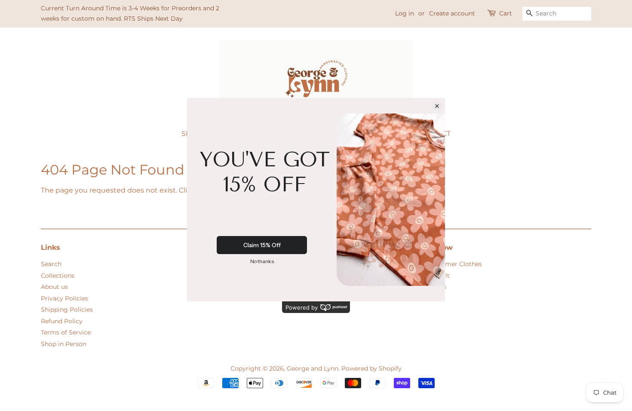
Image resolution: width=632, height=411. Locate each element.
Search (51, 264)
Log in (404, 13)
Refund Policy (62, 321)
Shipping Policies (67, 309)
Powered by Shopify (371, 368)
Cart (505, 13)
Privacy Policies (64, 298)
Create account (452, 13)
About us (54, 286)
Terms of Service (66, 332)
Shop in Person (63, 343)
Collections (57, 275)
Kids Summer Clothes (449, 264)
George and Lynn (312, 368)
